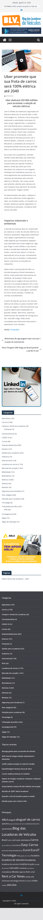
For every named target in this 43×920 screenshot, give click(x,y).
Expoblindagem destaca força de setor (17, 769)
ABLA (5, 819)
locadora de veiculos (13, 860)
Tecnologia (6, 503)
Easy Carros (29, 845)
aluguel (11, 819)
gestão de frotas (25, 856)
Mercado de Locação (10, 468)
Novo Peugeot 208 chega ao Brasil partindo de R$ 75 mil (20, 349)
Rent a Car (30, 872)
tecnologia (14, 881)
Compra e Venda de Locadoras (13, 426)
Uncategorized (7, 514)
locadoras (30, 860)
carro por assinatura (21, 840)
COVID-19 (5, 437)
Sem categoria (7, 495)
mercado (14, 867)
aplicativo (5, 823)
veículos (11, 884)
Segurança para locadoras (12, 491)
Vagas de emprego (9, 522)
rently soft (29, 876)
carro (10, 840)
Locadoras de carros (9, 464)
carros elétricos (6, 845)
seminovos (6, 881)
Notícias (5, 480)
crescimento (16, 845)
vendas (4, 885)
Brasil (4, 840)
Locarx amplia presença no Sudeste (16, 774)
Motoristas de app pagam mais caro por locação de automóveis (22, 340)
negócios (22, 872)
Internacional (7, 460)
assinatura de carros (32, 824)
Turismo (28, 881)
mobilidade (23, 868)
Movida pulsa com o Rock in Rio (14, 801)
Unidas (35, 880)
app (11, 824)
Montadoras (6, 476)
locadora (35, 855)
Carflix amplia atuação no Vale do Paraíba (18, 764)
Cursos (4, 441)
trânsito (22, 881)
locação (30, 864)
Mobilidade (6, 472)
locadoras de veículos (10, 864)
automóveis (7, 829)
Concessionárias (8, 434)
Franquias (8, 429)
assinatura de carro (19, 824)
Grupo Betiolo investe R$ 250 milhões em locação (21, 786)
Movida (15, 871)
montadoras (6, 872)
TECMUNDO (14, 330)
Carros (4, 422)
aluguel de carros (28, 819)
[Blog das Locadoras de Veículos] (4, 40)
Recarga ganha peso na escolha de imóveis (18, 751)
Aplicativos (6, 418)
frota (18, 856)
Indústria (5, 457)
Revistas (5, 487)
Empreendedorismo (9, 445)
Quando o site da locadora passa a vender (18, 796)
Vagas (4, 518)
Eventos (5, 449)
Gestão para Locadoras (10, 453)
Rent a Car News (13, 876)
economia (5, 850)
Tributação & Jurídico (10, 506)
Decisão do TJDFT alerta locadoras (15, 791)
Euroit (27, 850)
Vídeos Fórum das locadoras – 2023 (15, 579)
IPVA (5, 509)
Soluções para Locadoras (11, 499)
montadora (30, 868)
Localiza (23, 864)
